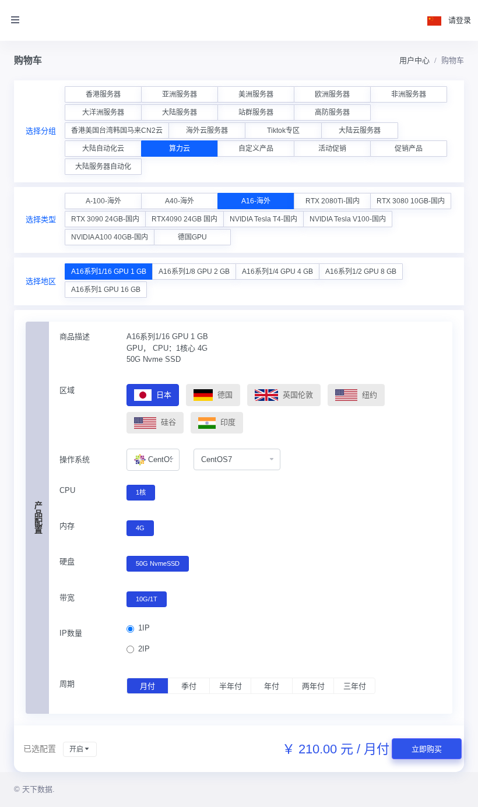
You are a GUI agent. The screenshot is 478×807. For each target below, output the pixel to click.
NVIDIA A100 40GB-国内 (109, 237)
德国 (224, 394)
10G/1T (146, 598)
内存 (67, 525)
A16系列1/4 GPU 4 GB (277, 271)
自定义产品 (255, 149)
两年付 (313, 686)
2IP (144, 648)
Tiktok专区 (283, 130)
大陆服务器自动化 (103, 167)
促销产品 (409, 149)
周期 (67, 683)
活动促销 (332, 149)
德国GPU (192, 237)
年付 (271, 686)
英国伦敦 (296, 394)
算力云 (179, 149)
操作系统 (74, 459)
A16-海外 (255, 201)
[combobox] (153, 460)
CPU (67, 490)
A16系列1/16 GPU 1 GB (108, 271)
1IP (144, 627)
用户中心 (414, 60)
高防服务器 (332, 112)
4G (140, 527)
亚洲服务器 (179, 94)
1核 (141, 492)
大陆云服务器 (360, 130)
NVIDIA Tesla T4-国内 (263, 219)
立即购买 (427, 749)
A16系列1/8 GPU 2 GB (194, 271)
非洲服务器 (408, 94)
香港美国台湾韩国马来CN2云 (117, 130)
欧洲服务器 (332, 94)
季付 (188, 686)
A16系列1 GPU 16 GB (105, 290)
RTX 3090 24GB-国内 (105, 219)
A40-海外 (179, 201)
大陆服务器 (179, 112)
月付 (147, 686)
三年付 (354, 686)
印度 (227, 422)
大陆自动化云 (103, 149)
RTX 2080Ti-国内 (332, 201)
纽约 (368, 394)
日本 (162, 394)
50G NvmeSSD (158, 563)
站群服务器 (255, 112)
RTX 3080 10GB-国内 (411, 201)
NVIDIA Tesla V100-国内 (348, 219)
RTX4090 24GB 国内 (184, 219)
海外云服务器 (207, 130)
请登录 (459, 20)
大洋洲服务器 (103, 112)
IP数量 (70, 633)
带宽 (67, 597)
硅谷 (167, 422)
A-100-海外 (103, 201)
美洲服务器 (255, 94)
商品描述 (74, 336)
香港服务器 (103, 94)
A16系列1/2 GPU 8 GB (360, 271)
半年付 (230, 686)
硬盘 (67, 561)
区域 (67, 390)
